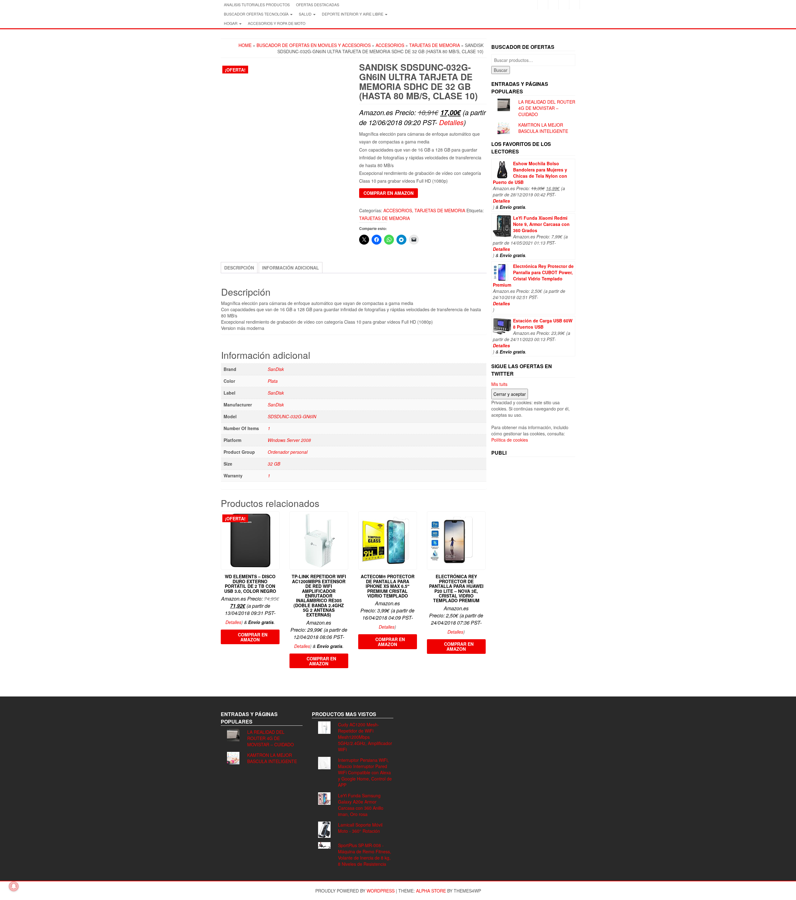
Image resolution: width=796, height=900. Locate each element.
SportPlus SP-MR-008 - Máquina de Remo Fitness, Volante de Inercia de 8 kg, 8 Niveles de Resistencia (364, 854)
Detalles (451, 122)
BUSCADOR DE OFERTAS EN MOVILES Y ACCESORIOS (314, 45)
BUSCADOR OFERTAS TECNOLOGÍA (256, 13)
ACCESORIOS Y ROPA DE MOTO (276, 23)
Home (245, 45)
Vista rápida (276, 520)
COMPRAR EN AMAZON (388, 193)
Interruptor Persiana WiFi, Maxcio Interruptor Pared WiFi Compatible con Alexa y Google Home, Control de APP (365, 772)
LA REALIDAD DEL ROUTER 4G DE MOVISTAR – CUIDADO (546, 108)
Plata (273, 381)
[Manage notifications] (14, 886)
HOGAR (231, 23)
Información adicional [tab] (290, 268)
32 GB (274, 464)
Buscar (500, 70)
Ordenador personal (288, 452)
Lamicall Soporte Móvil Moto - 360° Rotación (360, 828)
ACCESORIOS (390, 45)
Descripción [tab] (239, 268)
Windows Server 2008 (289, 440)
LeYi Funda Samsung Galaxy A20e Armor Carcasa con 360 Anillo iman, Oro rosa (360, 804)
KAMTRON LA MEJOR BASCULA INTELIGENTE (543, 128)
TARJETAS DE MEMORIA (434, 45)
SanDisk (276, 369)
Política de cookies (509, 440)
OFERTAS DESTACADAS (317, 4)
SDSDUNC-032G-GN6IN (292, 416)
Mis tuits (499, 384)
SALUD (305, 13)
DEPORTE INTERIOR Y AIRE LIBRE (353, 13)
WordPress (381, 891)
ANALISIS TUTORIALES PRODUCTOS (257, 4)
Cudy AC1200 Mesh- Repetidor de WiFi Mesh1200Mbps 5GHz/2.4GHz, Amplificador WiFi (365, 736)
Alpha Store (431, 891)
